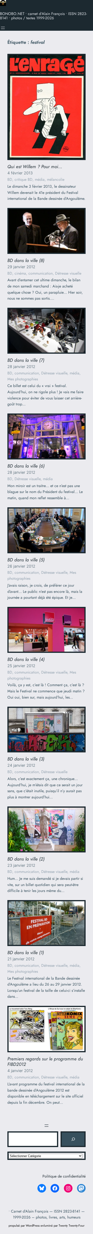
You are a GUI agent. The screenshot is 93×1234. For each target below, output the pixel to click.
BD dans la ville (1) (25, 952)
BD (9, 179)
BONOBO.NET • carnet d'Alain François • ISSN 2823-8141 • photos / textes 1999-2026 (43, 16)
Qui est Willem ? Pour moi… (34, 166)
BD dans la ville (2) (26, 859)
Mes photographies (22, 379)
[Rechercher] (73, 1139)
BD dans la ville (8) (25, 260)
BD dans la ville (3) (25, 759)
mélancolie (55, 179)
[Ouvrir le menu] (3, 28)
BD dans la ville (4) (26, 659)
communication (40, 273)
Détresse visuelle (68, 273)
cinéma (20, 273)
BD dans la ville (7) (25, 360)
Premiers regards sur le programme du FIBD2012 (45, 1061)
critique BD (23, 179)
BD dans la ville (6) (26, 466)
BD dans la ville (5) (26, 560)
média (40, 179)
